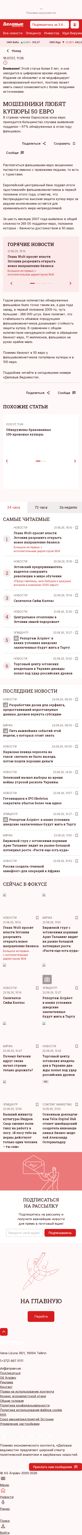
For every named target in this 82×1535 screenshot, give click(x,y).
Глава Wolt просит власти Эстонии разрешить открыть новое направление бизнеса (31, 261)
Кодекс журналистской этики (23, 1396)
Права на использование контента (27, 1391)
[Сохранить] (76, 527)
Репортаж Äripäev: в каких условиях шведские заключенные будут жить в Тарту (42, 642)
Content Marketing (57, 1104)
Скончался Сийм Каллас (34, 601)
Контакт (6, 1387)
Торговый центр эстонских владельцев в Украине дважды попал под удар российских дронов (43, 668)
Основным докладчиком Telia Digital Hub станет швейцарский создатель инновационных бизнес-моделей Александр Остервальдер (60, 1128)
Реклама (6, 1382)
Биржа (8, 725)
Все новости (13, 33)
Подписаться (10, 1373)
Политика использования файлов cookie (31, 1410)
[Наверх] (4, 1332)
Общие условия (12, 1401)
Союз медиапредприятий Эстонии (27, 1419)
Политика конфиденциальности (25, 1405)
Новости (20, 527)
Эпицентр (33, 33)
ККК (3, 1415)
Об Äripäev (8, 1378)
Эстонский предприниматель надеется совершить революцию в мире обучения (38, 571)
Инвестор (51, 33)
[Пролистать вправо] (75, 461)
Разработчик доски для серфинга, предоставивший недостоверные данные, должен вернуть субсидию (34, 709)
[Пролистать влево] (7, 461)
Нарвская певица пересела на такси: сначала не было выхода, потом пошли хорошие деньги (29, 756)
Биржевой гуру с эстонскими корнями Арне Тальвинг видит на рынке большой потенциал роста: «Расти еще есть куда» (36, 845)
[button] (24, 1233)
